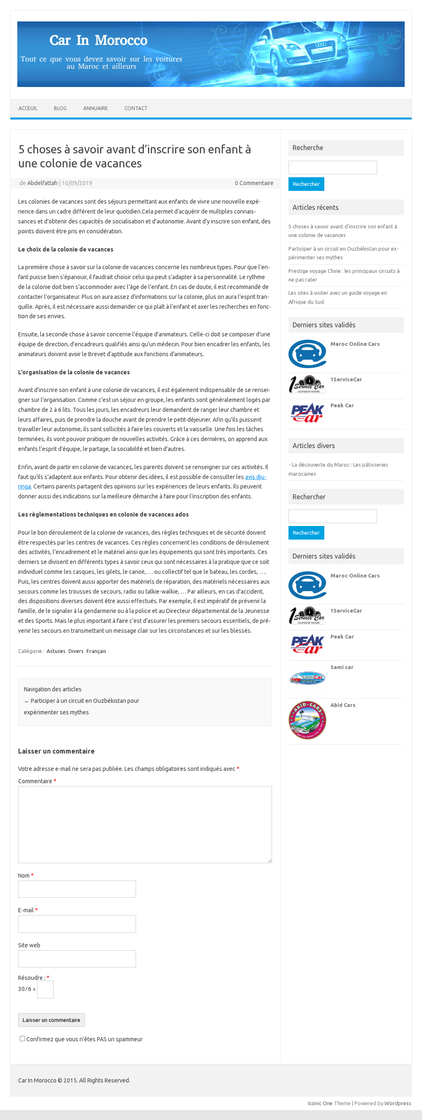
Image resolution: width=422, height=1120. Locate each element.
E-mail (28, 910)
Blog (60, 108)
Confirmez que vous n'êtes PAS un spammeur (84, 1039)
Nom (26, 875)
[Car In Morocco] (211, 85)
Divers (76, 651)
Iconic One (320, 1103)
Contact (136, 108)
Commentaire (37, 781)
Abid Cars (343, 705)
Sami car (342, 667)
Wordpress (397, 1103)
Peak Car (342, 405)
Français (96, 651)
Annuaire (95, 108)
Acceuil (28, 108)
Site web (29, 945)
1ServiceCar (346, 379)
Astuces (56, 651)
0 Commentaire (254, 183)
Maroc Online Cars (355, 344)
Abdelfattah (42, 183)
